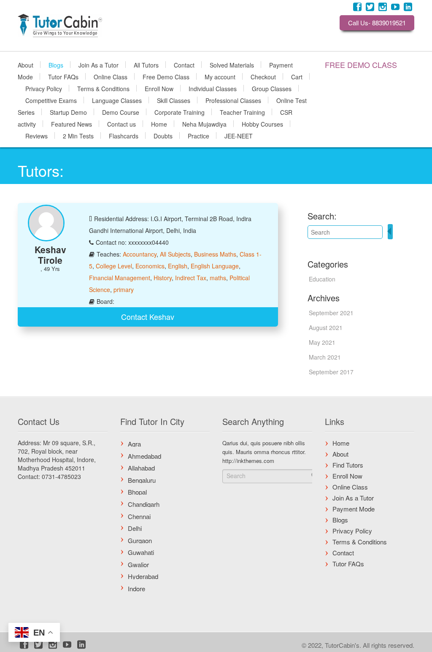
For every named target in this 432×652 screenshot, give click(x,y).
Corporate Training (179, 112)
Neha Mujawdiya (204, 123)
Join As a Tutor (98, 64)
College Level (114, 266)
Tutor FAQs (63, 76)
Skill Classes (173, 100)
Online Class (110, 76)
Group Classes (272, 88)
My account (220, 76)
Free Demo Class (166, 76)
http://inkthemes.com (248, 461)
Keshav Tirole (50, 254)
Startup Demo (68, 112)
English (177, 266)
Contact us (121, 123)
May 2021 (322, 342)
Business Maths (215, 254)
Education (322, 279)
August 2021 (326, 327)
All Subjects (175, 254)
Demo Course (120, 112)
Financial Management (119, 277)
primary (123, 289)
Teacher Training (242, 112)
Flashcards (123, 135)
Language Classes (117, 100)
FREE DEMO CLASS (361, 64)
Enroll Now (159, 88)
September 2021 (331, 312)
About (25, 64)
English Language (215, 266)
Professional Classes (233, 100)
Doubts (163, 135)
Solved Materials (232, 64)
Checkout (263, 76)
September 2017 (331, 372)
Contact (184, 64)
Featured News (71, 123)
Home (159, 123)
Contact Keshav (147, 316)
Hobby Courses (262, 123)
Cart (296, 76)
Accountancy (140, 254)
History (163, 277)
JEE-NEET (238, 135)
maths (218, 277)
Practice (198, 135)
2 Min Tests (78, 135)
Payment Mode (353, 508)
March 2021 (325, 357)
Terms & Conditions (103, 88)
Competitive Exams (51, 100)
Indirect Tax (190, 277)
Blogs (56, 64)
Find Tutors (347, 464)
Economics (150, 266)
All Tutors (146, 64)
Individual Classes (213, 88)
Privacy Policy (43, 88)
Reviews (36, 135)
